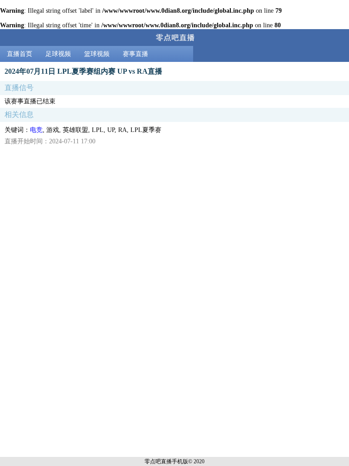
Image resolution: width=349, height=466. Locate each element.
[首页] (174, 37)
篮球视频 (97, 54)
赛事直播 (135, 54)
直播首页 (19, 54)
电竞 (36, 130)
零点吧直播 (158, 461)
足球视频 (58, 54)
